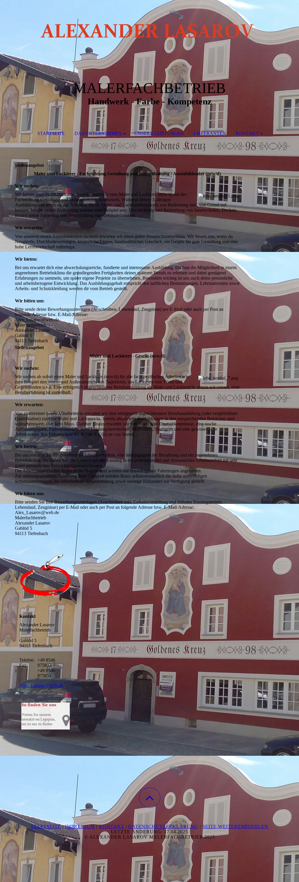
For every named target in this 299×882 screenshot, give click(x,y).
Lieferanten (210, 133)
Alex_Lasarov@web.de (41, 685)
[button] (149, 798)
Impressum (80, 826)
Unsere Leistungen (159, 133)
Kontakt (247, 133)
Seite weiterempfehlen (235, 826)
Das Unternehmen (98, 133)
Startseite (51, 133)
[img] (149, 29)
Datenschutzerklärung (163, 826)
